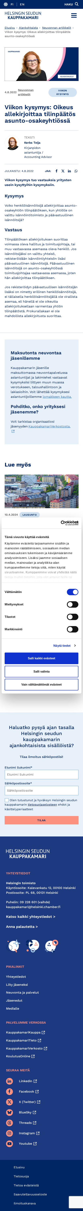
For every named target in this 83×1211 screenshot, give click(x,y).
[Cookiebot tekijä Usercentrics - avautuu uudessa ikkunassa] (60, 523)
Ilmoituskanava (25, 1203)
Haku (68, 4)
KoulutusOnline (18, 1056)
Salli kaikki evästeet (41, 658)
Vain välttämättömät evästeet (41, 684)
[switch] (72, 604)
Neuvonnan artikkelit (56, 27)
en (22, 4)
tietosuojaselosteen (42, 804)
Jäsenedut (14, 1000)
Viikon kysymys (62, 92)
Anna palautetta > (22, 926)
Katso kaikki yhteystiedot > (30, 916)
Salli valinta (41, 671)
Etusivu (10, 27)
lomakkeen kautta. (57, 397)
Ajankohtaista (28, 27)
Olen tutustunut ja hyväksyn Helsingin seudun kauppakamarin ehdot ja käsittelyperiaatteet (41, 804)
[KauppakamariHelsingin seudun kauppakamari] (23, 15)
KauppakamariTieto (21, 1040)
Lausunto (30, 514)
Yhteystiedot (16, 977)
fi (12, 4)
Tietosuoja (21, 1176)
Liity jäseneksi (17, 985)
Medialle (12, 1008)
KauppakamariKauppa (23, 1032)
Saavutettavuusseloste (30, 1194)
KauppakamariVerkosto (24, 1048)
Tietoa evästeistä (26, 1185)
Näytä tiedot (62, 645)
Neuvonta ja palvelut (22, 992)
